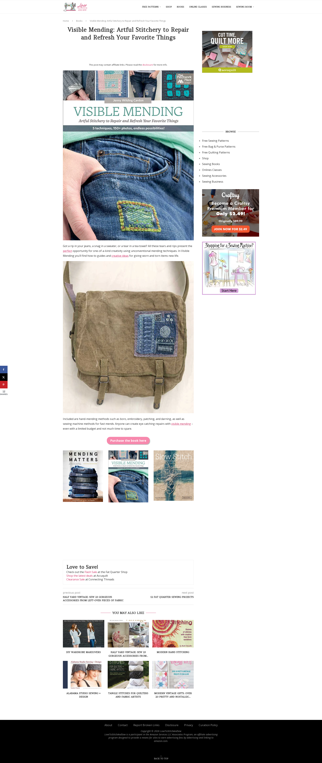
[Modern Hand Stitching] (173, 633)
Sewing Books (211, 164)
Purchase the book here (128, 441)
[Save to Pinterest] (4, 384)
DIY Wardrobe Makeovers (83, 652)
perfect (67, 251)
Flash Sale (91, 572)
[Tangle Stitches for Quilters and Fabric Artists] (128, 674)
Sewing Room (244, 7)
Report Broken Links (146, 725)
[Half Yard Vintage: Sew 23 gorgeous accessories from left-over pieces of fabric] (128, 633)
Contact (123, 725)
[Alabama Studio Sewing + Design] (83, 674)
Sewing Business (221, 7)
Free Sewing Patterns (215, 141)
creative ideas (120, 256)
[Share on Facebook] (4, 369)
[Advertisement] (128, 53)
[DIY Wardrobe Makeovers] (83, 633)
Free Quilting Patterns (216, 152)
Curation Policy (208, 725)
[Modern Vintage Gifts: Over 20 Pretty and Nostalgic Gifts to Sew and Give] (173, 674)
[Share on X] (4, 377)
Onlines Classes (212, 170)
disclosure (147, 64)
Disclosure (171, 725)
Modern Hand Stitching (173, 652)
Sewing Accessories (214, 176)
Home (66, 20)
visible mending (181, 424)
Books (180, 7)
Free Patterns (150, 7)
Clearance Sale (75, 579)
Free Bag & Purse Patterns (218, 146)
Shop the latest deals (79, 576)
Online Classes (198, 7)
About (108, 725)
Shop (169, 7)
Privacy (188, 725)
